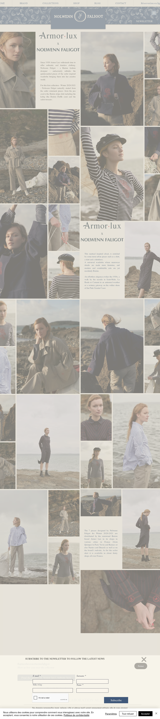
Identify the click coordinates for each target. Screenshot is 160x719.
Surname (80, 676)
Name (79, 685)
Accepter (145, 713)
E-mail (36, 676)
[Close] (156, 714)
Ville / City (37, 685)
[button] (143, 659)
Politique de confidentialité (76, 715)
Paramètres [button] (111, 713)
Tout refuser (128, 713)
